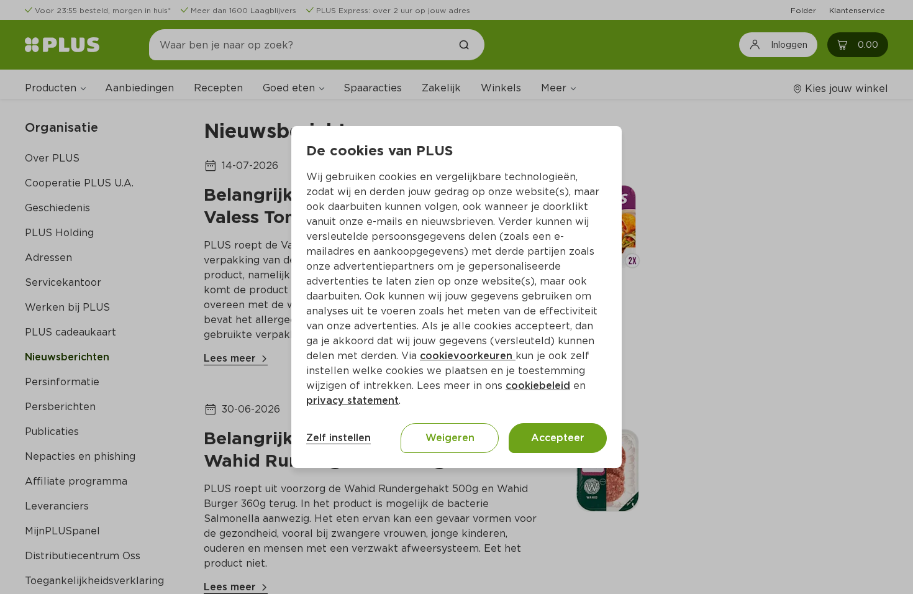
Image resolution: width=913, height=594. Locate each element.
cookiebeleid (538, 385)
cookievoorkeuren (468, 356)
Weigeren (450, 438)
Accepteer (557, 438)
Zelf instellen (338, 438)
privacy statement (352, 400)
